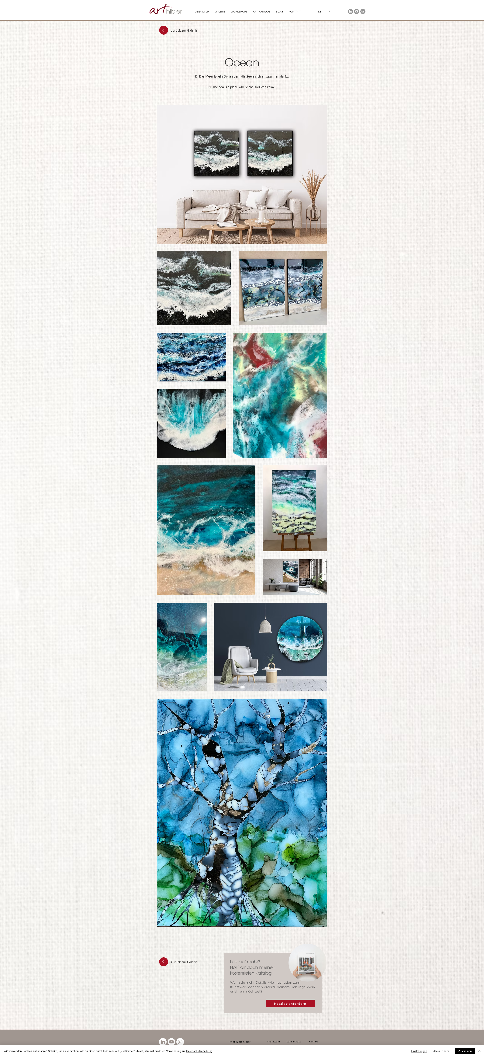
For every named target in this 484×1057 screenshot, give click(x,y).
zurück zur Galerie (184, 30)
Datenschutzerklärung (199, 1051)
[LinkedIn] (350, 11)
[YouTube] (356, 11)
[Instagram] (362, 11)
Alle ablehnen (441, 1051)
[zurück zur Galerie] (163, 30)
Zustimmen (465, 1051)
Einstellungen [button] (419, 1051)
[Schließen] (479, 1051)
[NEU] (308, 963)
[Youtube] (171, 1042)
